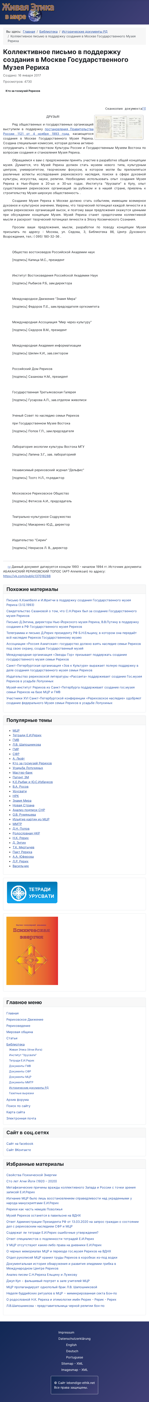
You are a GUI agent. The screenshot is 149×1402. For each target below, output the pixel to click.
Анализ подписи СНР (29, 810)
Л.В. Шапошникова (27, 744)
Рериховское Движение (24, 1019)
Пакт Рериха (22, 852)
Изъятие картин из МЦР (31, 819)
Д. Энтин (19, 843)
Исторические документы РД (29, 1087)
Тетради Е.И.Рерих (21, 1060)
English (71, 1345)
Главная (12, 1013)
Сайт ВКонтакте (18, 1150)
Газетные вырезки (21, 1093)
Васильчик (21, 866)
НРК (16, 796)
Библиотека (15, 1044)
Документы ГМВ (20, 1066)
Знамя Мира (22, 800)
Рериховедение (18, 1026)
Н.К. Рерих (21, 838)
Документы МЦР (20, 1076)
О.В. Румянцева (24, 814)
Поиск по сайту (18, 1106)
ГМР (16, 749)
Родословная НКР (26, 833)
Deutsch (72, 1351)
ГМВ (16, 740)
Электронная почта (21, 1118)
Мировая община (19, 1032)
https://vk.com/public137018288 (27, 576)
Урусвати (20, 791)
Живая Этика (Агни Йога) (25, 1049)
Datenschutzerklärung (74, 1339)
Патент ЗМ (21, 777)
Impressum (66, 1332)
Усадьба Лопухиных (28, 768)
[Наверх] (144, 1397)
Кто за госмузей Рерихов (23, 90)
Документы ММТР (21, 1082)
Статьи (11, 1038)
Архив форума (17, 1100)
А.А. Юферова (23, 857)
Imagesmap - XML (74, 1370)
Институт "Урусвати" (23, 1055)
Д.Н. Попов (21, 828)
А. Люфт (19, 758)
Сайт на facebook (19, 1144)
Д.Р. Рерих (21, 861)
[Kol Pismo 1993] (119, 128)
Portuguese (74, 1357)
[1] (144, 109)
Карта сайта (15, 1112)
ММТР (17, 824)
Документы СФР (20, 1071)
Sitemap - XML (72, 1363)
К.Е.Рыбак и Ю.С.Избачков (33, 782)
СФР (16, 754)
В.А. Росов (21, 786)
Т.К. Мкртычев (23, 847)
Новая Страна (23, 805)
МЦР (16, 730)
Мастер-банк (23, 772)
